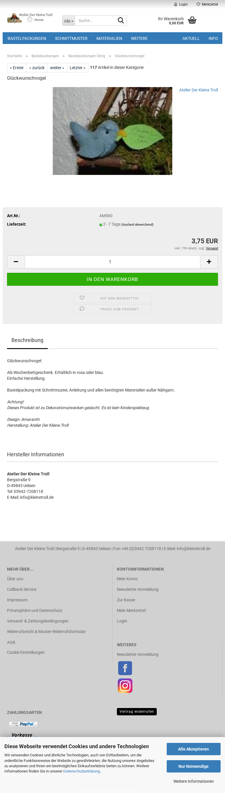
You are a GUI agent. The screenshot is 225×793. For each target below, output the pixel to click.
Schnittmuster (71, 38)
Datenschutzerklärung (81, 771)
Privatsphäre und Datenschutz (34, 610)
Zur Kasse (126, 600)
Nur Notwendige (193, 766)
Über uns (15, 578)
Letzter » (78, 67)
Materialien (109, 38)
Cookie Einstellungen (26, 652)
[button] (16, 261)
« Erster (17, 67)
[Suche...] (121, 21)
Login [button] (182, 4)
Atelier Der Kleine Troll (198, 90)
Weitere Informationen (193, 781)
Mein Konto (127, 578)
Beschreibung (27, 340)
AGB (11, 642)
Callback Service (21, 589)
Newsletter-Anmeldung (137, 589)
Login (122, 621)
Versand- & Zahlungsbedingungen (38, 621)
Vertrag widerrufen (137, 711)
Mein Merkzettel (131, 610)
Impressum (17, 600)
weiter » (57, 67)
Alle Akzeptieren (193, 749)
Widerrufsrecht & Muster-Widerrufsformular (46, 631)
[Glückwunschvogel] (112, 130)
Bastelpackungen (27, 38)
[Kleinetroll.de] (30, 17)
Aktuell (191, 38)
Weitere (139, 38)
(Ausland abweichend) (137, 225)
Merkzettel (209, 4)
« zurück (37, 67)
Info (213, 38)
